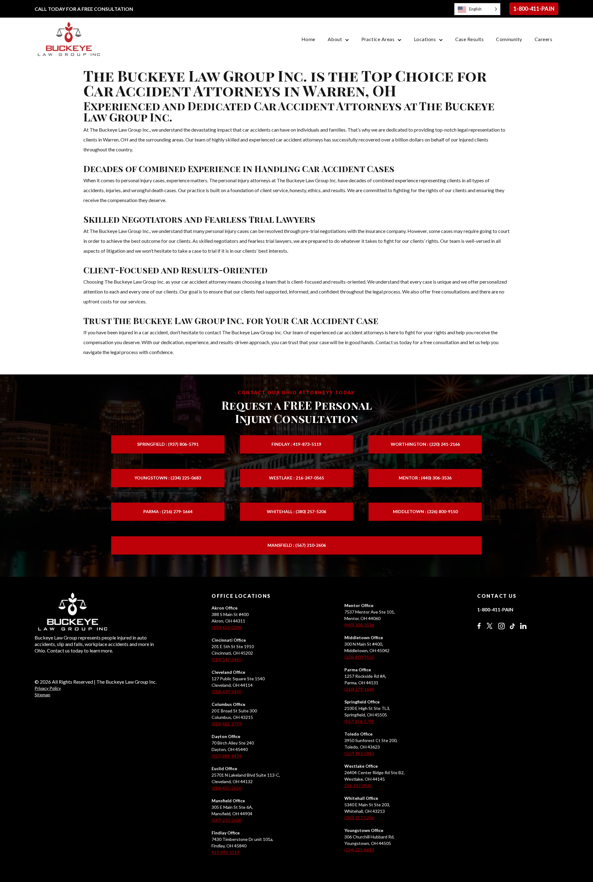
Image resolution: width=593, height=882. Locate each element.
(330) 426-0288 (226, 627)
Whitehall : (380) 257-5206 (296, 511)
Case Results (469, 39)
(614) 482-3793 (226, 723)
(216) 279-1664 (359, 689)
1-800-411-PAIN (533, 8)
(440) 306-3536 (359, 624)
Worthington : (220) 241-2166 (425, 444)
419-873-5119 (225, 852)
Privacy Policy (48, 688)
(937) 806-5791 (359, 721)
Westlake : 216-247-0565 (296, 477)
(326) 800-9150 (359, 657)
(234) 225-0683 (359, 849)
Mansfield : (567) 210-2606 (296, 545)
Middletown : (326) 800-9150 (425, 511)
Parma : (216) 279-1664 (167, 511)
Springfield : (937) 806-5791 (168, 444)
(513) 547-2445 (226, 659)
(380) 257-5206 (359, 817)
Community (509, 39)
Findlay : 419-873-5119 (296, 444)
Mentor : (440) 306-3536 (425, 477)
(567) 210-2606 (226, 820)
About (335, 39)
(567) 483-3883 (359, 753)
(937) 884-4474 (226, 755)
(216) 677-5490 (226, 691)
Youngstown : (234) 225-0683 (167, 477)
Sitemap (42, 694)
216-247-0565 (358, 785)
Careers (543, 39)
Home (308, 39)
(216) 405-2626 (226, 788)
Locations (425, 39)
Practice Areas (378, 39)
